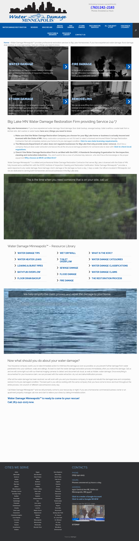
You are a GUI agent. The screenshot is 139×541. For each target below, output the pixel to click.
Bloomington (16, 489)
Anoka (16, 479)
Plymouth (58, 491)
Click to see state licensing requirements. (99, 141)
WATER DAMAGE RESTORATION (14, 27)
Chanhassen (16, 505)
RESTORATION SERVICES (94, 26)
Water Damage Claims (104, 272)
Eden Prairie (37, 477)
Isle (38, 501)
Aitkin (16, 472)
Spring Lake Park (58, 512)
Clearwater (16, 512)
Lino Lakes (38, 503)
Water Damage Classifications (110, 265)
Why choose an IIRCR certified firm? (40, 158)
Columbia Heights (16, 515)
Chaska (16, 508)
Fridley (38, 486)
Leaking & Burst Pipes (30, 265)
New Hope (58, 474)
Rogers (58, 505)
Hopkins (37, 496)
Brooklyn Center (16, 491)
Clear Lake (16, 510)
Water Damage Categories (107, 259)
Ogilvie (58, 481)
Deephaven (16, 527)
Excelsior (37, 484)
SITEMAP (75, 525)
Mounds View (38, 527)
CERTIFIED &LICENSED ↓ (125, 26)
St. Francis (58, 515)
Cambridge (16, 501)
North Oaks (58, 477)
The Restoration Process (107, 278)
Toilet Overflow (66, 260)
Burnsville (16, 498)
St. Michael (58, 520)
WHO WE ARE (47, 27)
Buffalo (16, 496)
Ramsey (58, 496)
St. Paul (58, 522)
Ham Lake (38, 491)
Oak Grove (58, 479)
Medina (38, 515)
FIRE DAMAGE (71, 26)
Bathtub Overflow (28, 272)
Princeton (58, 493)
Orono (58, 486)
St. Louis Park (58, 517)
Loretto (37, 508)
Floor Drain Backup (29, 278)
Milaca (38, 517)
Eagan (38, 472)
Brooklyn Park (16, 493)
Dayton (16, 524)
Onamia (58, 484)
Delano (16, 529)
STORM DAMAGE (81, 26)
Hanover (37, 493)
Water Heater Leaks (29, 259)
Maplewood (37, 512)
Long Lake (38, 505)
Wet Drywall (68, 253)
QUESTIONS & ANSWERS (52, 34)
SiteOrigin (73, 537)
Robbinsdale (58, 501)
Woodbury (58, 527)
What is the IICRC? (102, 253)
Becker (16, 481)
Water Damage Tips (28, 253)
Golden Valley (38, 489)
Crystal (16, 522)
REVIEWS (34, 27)
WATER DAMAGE (60, 26)
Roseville (58, 508)
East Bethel (37, 474)
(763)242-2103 (102, 7)
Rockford (58, 503)
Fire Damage (67, 280)
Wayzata (58, 524)
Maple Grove (38, 510)
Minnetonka (37, 522)
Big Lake (16, 484)
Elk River (37, 481)
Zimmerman (58, 529)
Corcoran (16, 520)
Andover (16, 477)
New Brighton (58, 472)
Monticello (38, 524)
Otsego (58, 489)
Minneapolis (37, 520)
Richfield (58, 498)
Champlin (16, 503)
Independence (37, 498)
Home (6, 43)
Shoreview (58, 510)
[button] (136, 30)
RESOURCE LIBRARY (66, 34)
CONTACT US (80, 35)
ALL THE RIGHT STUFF (110, 26)
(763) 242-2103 (78, 475)
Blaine (16, 486)
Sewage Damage (69, 268)
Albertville (16, 474)
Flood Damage (68, 274)
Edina (37, 479)
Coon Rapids (16, 517)
